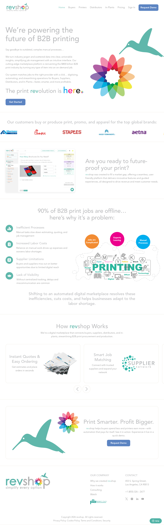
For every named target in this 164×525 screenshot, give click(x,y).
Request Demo (148, 7)
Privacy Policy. (59, 521)
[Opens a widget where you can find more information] (155, 521)
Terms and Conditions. (91, 521)
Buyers (71, 7)
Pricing (121, 7)
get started (15, 102)
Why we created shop (103, 481)
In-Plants (109, 7)
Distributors (96, 7)
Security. (107, 521)
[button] (77, 389)
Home (62, 7)
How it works (96, 485)
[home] (17, 7)
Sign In (131, 7)
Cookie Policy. (73, 521)
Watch (93, 494)
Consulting (96, 490)
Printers (83, 7)
